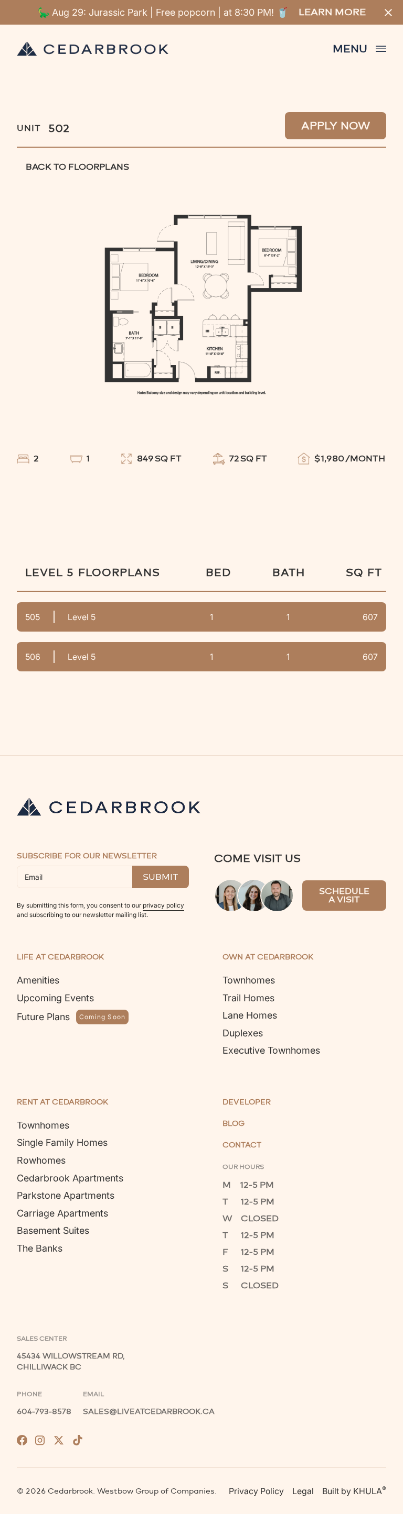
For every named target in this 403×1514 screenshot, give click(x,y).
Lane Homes (249, 1015)
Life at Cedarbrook (60, 957)
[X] (58, 1440)
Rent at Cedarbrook (62, 1102)
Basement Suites (53, 1230)
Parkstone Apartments (65, 1195)
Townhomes (248, 980)
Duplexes (242, 1032)
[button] (359, 48)
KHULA (369, 1490)
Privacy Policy (256, 1491)
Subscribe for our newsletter (87, 856)
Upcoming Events (55, 997)
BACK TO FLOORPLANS (77, 167)
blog (233, 1124)
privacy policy (163, 905)
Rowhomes (41, 1160)
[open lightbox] (201, 297)
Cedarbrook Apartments (70, 1178)
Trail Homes (248, 997)
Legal (303, 1491)
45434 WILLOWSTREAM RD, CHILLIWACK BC (72, 1362)
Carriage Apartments (62, 1213)
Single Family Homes (62, 1142)
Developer (246, 1102)
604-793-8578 (44, 1411)
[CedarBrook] (108, 807)
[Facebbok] (22, 1440)
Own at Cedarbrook (267, 957)
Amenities (38, 980)
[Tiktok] (77, 1440)
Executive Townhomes (271, 1050)
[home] (92, 48)
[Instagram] (40, 1440)
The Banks (39, 1248)
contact (241, 1145)
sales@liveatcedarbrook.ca (149, 1411)
